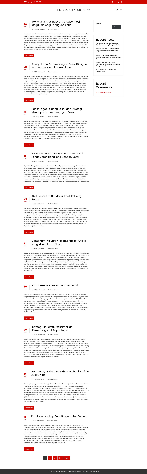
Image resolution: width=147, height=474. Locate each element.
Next (66, 458)
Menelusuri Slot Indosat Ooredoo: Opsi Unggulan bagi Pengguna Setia (56, 23)
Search (98, 24)
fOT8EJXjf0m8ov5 (39, 29)
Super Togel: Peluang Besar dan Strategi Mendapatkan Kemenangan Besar (57, 110)
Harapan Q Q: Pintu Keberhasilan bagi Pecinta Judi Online (60, 373)
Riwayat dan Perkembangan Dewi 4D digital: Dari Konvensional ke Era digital (60, 65)
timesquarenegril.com (73, 10)
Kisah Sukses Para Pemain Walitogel (55, 285)
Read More (29, 56)
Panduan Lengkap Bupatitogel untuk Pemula (59, 416)
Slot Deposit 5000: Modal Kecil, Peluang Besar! (56, 197)
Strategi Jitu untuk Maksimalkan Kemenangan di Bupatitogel (52, 328)
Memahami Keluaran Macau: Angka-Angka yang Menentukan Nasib (58, 242)
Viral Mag (85, 471)
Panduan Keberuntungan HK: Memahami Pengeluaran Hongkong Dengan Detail (57, 155)
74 (60, 458)
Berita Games (54, 29)
